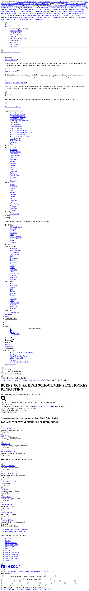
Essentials (13, 36)
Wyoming (32, 380)
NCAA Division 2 (16, 237)
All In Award (42, 571)
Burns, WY (41, 380)
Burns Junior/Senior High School (16, 529)
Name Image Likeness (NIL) (19, 362)
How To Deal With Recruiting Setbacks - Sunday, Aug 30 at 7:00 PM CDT (42, 2)
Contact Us (9, 25)
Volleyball (13, 177)
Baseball (12, 185)
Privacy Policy (15, 589)
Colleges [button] (8, 342)
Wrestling (13, 181)
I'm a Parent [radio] (5, 374)
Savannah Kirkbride (8, 451)
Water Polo (13, 179)
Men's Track (9, 548)
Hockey (12, 161)
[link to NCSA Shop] (10, 23)
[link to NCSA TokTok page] (9, 567)
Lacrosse (13, 163)
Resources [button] (8, 340)
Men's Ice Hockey (11, 545)
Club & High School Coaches (15, 83)
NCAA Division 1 (16, 227)
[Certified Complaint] (52, 585)
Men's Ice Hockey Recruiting (17, 380)
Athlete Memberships (17, 358)
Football (12, 188)
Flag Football (14, 155)
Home (3, 380)
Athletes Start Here (21, 378)
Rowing (12, 165)
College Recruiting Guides (19, 113)
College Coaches (15, 33)
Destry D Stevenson (8, 466)
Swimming (13, 171)
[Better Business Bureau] (30, 585)
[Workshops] (10, 103)
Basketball (13, 150)
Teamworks (14, 44)
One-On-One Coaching (18, 38)
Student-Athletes (11, 60)
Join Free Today (11, 318)
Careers (35, 571)
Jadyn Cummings (7, 504)
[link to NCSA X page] (15, 567)
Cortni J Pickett (6, 497)
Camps (7, 316)
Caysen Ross (5, 444)
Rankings (13, 242)
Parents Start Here (7, 378)
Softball (12, 169)
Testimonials (11, 571)
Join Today (9, 348)
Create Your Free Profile (9, 412)
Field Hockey (14, 154)
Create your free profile (46, 406)
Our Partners (28, 571)
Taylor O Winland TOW (9, 473)
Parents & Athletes (16, 31)
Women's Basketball (12, 552)
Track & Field (14, 175)
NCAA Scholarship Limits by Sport (22, 352)
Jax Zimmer (5, 489)
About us (4, 571)
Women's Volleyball (12, 556)
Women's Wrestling (11, 558)
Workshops (13, 360)
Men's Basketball (11, 543)
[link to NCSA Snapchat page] (18, 567)
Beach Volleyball (15, 152)
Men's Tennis (9, 547)
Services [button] (8, 338)
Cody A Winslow (7, 436)
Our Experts (20, 571)
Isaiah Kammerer (7, 512)
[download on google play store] (61, 576)
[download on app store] (50, 576)
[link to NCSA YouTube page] (12, 567)
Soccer (12, 167)
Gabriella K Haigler (7, 520)
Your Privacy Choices (41, 589)
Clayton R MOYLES (8, 481)
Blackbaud (13, 42)
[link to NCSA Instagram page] (5, 567)
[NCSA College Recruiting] (11, 52)
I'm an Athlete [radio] (15, 374)
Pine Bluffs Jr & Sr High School (16, 531)
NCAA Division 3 (16, 239)
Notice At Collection (27, 589)
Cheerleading (14, 214)
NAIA (12, 240)
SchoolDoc (13, 46)
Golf (11, 157)
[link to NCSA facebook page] (2, 567)
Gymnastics (14, 159)
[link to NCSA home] (4, 564)
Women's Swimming (12, 554)
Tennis (12, 173)
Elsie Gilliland (6, 428)
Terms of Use (5, 589)
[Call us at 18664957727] (10, 50)
